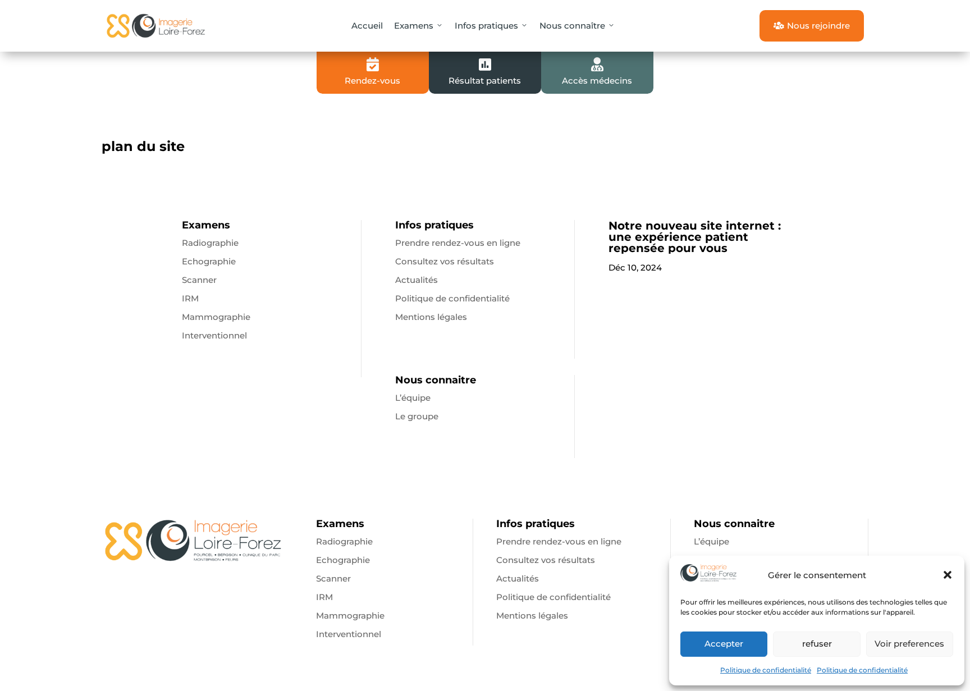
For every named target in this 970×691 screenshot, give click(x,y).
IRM (190, 298)
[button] (947, 574)
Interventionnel (214, 335)
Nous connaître (572, 25)
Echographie (209, 261)
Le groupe (416, 416)
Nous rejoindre (812, 25)
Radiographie (210, 242)
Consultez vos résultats (444, 261)
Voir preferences (909, 643)
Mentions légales (431, 317)
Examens (413, 25)
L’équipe (413, 397)
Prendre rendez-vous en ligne (457, 242)
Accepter (723, 643)
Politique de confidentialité (765, 670)
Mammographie (216, 317)
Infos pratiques (486, 25)
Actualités (416, 279)
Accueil (367, 25)
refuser (817, 643)
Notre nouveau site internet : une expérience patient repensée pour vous (694, 237)
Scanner (199, 279)
